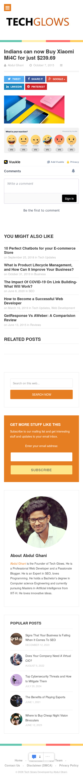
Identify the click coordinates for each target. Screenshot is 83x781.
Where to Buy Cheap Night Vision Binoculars (46, 717)
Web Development (63, 308)
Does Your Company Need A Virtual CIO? (48, 658)
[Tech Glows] (41, 21)
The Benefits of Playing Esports (45, 697)
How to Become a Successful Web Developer (33, 301)
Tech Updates (47, 257)
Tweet (16, 79)
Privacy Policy (69, 765)
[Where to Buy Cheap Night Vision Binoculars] (16, 719)
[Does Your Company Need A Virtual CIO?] (16, 659)
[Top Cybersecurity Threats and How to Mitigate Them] (16, 680)
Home (19, 760)
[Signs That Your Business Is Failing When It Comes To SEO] (16, 639)
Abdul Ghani (18, 563)
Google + (59, 79)
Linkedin (16, 86)
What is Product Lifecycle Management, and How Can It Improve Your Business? (39, 267)
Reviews (35, 325)
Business (40, 274)
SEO (31, 291)
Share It (37, 79)
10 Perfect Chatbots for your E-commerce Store (40, 250)
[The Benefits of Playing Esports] (16, 701)
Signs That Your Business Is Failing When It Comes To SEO (47, 637)
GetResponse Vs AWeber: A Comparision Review (39, 318)
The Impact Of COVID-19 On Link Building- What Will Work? (40, 284)
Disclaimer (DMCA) (39, 765)
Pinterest (38, 86)
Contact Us (12, 765)
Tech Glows (30, 772)
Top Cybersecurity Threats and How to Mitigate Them (48, 678)
